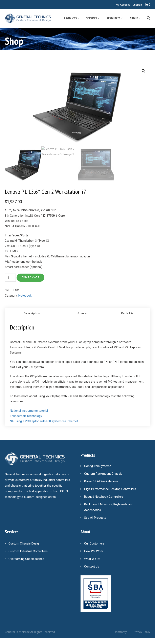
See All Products (95, 517)
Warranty (121, 632)
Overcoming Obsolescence (26, 559)
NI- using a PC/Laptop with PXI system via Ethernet (44, 421)
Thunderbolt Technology (26, 416)
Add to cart (30, 277)
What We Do (92, 559)
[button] (143, 71)
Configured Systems (97, 466)
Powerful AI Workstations (101, 481)
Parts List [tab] (127, 313)
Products (70, 18)
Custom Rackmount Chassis (103, 473)
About (134, 18)
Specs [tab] (82, 313)
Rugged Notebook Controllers (104, 496)
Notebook (24, 295)
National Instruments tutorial (29, 410)
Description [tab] (32, 313)
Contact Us (91, 566)
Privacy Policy (141, 632)
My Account (123, 4)
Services (91, 18)
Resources (113, 18)
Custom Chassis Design (24, 543)
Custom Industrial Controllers (28, 551)
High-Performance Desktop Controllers (110, 489)
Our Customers (94, 543)
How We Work (93, 551)
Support (137, 4)
